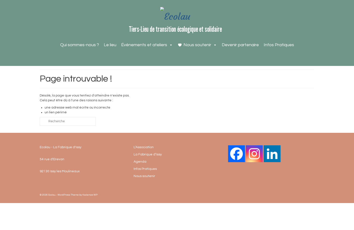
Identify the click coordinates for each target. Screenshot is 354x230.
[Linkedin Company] (272, 153)
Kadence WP (90, 195)
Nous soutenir (197, 45)
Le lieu (110, 45)
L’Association (144, 147)
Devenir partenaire (240, 45)
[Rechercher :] (68, 121)
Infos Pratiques (279, 45)
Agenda (140, 161)
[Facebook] (236, 153)
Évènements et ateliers (144, 45)
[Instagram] (254, 153)
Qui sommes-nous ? (79, 45)
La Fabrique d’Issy (148, 154)
